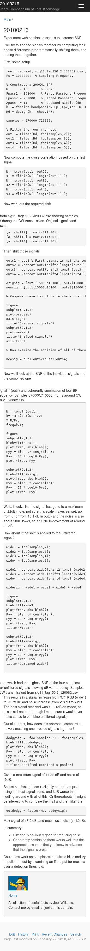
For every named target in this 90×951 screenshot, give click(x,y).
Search (75, 934)
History (23, 934)
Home (13, 895)
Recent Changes (54, 934)
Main (7, 19)
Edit (12, 934)
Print (35, 934)
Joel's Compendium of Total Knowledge (30, 9)
